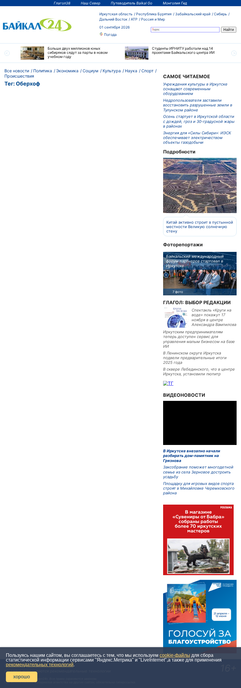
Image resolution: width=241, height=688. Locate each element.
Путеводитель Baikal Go (131, 3)
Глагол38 (62, 3)
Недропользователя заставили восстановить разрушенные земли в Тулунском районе (197, 105)
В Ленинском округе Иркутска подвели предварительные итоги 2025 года (195, 358)
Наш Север (90, 3)
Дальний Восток (113, 19)
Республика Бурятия (154, 14)
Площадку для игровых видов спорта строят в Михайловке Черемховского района (199, 488)
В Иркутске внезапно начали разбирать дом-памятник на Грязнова (191, 455)
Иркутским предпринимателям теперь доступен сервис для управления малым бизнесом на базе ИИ (199, 339)
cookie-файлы (175, 655)
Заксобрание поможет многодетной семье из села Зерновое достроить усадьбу (198, 472)
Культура (112, 70)
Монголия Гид (175, 3)
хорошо (21, 676)
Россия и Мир (153, 19)
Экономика (67, 70)
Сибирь (220, 14)
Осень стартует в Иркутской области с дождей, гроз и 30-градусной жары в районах (199, 121)
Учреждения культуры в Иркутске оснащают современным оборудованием (195, 89)
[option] (68, 53)
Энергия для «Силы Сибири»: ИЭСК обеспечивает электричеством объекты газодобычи (197, 137)
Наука (131, 70)
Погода (110, 34)
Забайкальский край (192, 14)
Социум (90, 70)
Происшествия (19, 75)
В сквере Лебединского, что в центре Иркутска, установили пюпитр (199, 371)
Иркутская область (116, 14)
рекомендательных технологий (39, 664)
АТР (134, 19)
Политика (42, 70)
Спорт (147, 70)
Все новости (16, 70)
